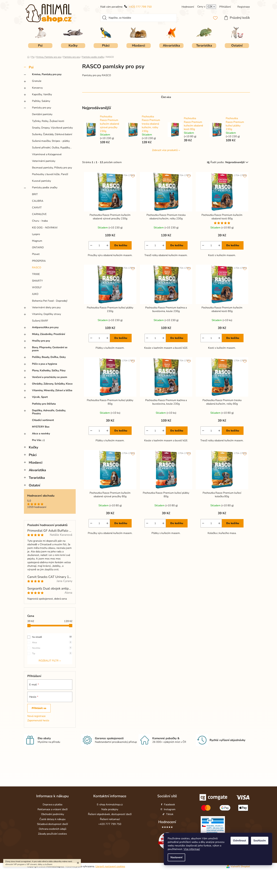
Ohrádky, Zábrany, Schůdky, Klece (52, 384)
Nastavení (176, 857)
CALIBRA (37, 201)
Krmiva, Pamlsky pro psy (46, 74)
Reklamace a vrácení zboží (53, 809)
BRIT (35, 194)
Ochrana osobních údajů (52, 829)
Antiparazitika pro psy (45, 327)
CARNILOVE (39, 214)
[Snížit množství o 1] (91, 245)
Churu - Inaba (40, 221)
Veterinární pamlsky (43, 161)
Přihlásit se (39, 708)
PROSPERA (39, 261)
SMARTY (37, 281)
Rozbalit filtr (49, 660)
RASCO (36, 267)
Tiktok (169, 814)
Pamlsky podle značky (44, 187)
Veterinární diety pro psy (46, 307)
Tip (51, 653)
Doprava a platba (52, 804)
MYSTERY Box (40, 427)
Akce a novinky (41, 433)
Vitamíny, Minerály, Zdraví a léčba (52, 390)
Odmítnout (239, 840)
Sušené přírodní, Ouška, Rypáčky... (52, 147)
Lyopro (36, 234)
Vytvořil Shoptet (240, 866)
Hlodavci (35, 462)
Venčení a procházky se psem (49, 377)
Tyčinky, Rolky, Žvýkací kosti (48, 121)
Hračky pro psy (41, 341)
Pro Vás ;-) (38, 440)
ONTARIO (38, 247)
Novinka (51, 648)
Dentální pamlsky (42, 114)
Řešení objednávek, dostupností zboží (110, 814)
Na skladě (51, 637)
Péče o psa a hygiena (44, 364)
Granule (36, 81)
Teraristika (37, 477)
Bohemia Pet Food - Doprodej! (49, 301)
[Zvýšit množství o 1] (107, 245)
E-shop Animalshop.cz (110, 804)
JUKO (35, 294)
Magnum (37, 241)
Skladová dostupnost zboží (52, 824)
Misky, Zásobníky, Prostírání (48, 334)
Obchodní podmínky (52, 814)
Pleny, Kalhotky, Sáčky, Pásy (48, 370)
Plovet (36, 254)
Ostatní (34, 485)
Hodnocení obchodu (40, 495)
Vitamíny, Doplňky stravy (46, 314)
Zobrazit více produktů (165, 150)
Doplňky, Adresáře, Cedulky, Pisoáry (49, 412)
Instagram (169, 809)
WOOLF (37, 287)
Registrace (243, 7)
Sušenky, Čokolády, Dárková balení (52, 134)
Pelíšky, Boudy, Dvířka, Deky (49, 357)
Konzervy (37, 88)
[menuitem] (40, 45)
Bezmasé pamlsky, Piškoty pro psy (52, 167)
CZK (210, 6)
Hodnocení (167, 821)
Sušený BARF (40, 320)
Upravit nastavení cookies (110, 866)
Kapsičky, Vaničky (42, 94)
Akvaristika (37, 470)
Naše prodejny (109, 809)
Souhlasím (259, 840)
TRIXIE (36, 274)
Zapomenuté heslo (38, 720)
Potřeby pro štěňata (44, 404)
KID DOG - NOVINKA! (45, 227)
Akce (51, 642)
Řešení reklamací (110, 819)
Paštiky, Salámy (41, 101)
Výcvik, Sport (40, 397)
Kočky (33, 447)
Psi (31, 67)
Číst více (166, 97)
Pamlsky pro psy (41, 107)
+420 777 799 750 (140, 7)
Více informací (192, 849)
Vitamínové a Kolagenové (47, 154)
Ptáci (33, 455)
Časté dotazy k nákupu (52, 819)
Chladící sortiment (43, 420)
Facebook (169, 804)
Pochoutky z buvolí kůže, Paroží (50, 174)
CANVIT (37, 207)
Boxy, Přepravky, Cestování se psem (49, 349)
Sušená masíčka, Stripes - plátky (51, 141)
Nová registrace (36, 716)
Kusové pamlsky (41, 181)
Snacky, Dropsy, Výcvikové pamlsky (52, 127)
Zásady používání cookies (52, 834)
